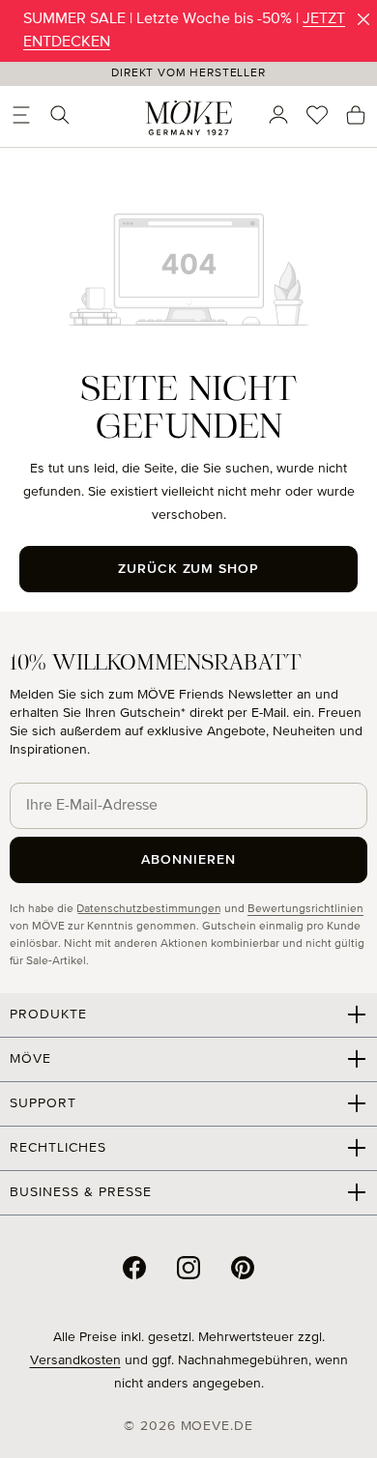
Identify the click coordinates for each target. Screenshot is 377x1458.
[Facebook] (134, 1267)
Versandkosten (75, 1360)
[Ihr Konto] (278, 115)
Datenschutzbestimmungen (148, 909)
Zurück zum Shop (189, 569)
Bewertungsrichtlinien (305, 909)
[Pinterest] (242, 1267)
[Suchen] (60, 115)
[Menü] (21, 115)
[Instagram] (188, 1267)
